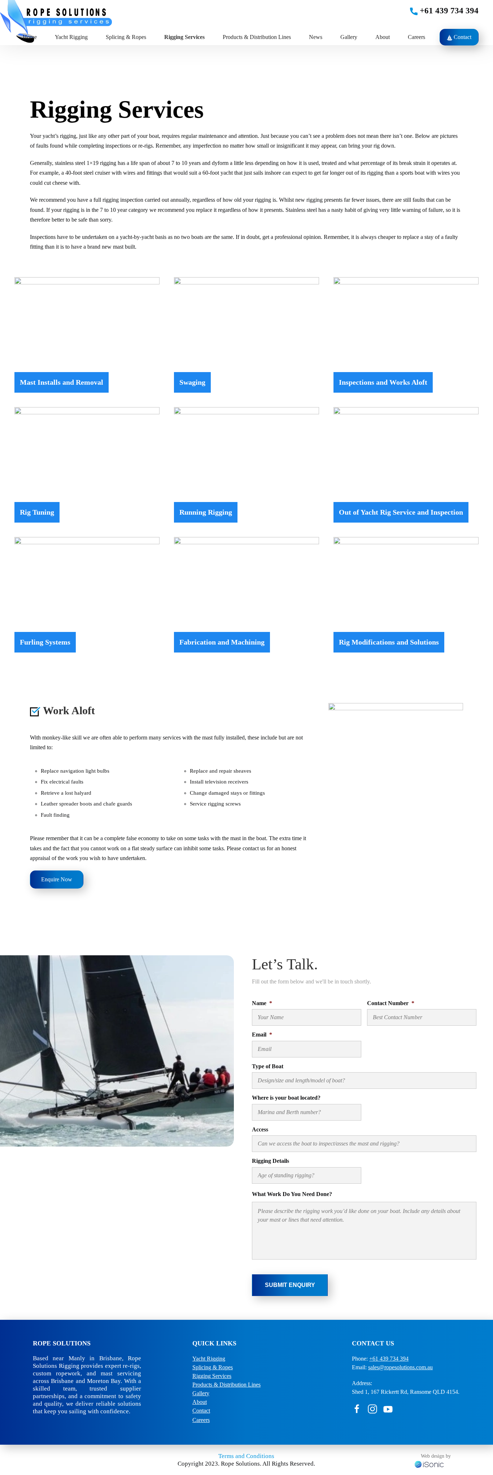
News (315, 37)
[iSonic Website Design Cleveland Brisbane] (429, 1463)
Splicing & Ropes (212, 1367)
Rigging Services (211, 1376)
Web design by (436, 1456)
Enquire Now (56, 879)
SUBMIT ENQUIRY (290, 1285)
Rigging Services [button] (184, 37)
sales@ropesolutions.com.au (400, 1367)
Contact (461, 37)
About (382, 37)
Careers (416, 37)
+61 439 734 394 (448, 10)
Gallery (348, 37)
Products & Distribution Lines (257, 37)
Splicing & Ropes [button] (126, 37)
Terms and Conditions (246, 1456)
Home (30, 37)
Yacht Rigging (71, 37)
